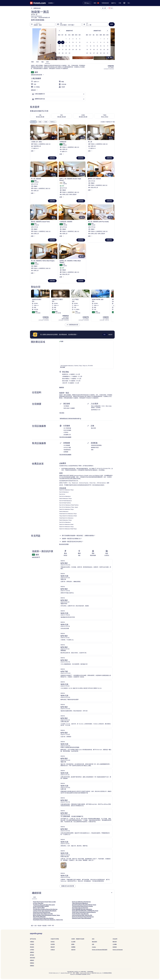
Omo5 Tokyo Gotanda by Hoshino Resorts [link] (84, 912)
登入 (129, 3)
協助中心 (113, 3)
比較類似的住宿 (73, 324)
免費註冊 (110, 334)
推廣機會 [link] (73, 947)
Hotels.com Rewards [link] (118, 949)
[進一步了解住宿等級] (36, 14)
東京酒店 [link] (44, 925)
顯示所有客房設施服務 (65, 454)
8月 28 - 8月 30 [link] (83, 116)
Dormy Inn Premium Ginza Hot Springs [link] (83, 916)
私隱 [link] (93, 944)
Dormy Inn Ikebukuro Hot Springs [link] (81, 901)
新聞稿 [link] (72, 944)
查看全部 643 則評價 (36, 74)
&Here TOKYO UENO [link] (39, 907)
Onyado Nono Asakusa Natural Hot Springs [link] (45, 909)
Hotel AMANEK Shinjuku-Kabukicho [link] (82, 909)
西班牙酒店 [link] (32, 957)
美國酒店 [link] (32, 952)
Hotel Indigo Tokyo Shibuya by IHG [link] (43, 913)
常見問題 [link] (53, 944)
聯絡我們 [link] (53, 947)
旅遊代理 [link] (73, 949)
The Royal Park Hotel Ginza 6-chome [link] (82, 906)
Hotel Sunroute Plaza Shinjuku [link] (41, 912)
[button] (66, 39)
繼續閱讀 (61, 387)
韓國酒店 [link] (32, 963)
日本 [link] (35, 925)
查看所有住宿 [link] (37, 8)
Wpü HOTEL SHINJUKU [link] (39, 916)
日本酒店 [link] (32, 944)
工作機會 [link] (115, 944)
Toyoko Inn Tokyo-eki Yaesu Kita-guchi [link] (44, 904)
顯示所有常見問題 (64, 544)
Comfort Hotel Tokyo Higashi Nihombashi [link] (44, 910)
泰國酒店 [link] (32, 960)
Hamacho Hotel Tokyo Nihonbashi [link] (81, 918)
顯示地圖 (62, 367)
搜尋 (111, 24)
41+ (111, 57)
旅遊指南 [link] (115, 947)
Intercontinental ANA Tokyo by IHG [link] (82, 915)
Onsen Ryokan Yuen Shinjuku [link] (80, 913)
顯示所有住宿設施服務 (65, 437)
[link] (111, 8)
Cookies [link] (94, 947)
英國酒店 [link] (32, 965)
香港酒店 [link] (32, 947)
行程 (120, 3)
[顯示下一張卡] (113, 305)
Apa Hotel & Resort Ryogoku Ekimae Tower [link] (84, 904)
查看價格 (52, 158)
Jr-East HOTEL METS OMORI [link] (41, 906)
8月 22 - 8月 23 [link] (40, 116)
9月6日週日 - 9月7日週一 (67, 25)
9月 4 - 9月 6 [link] (104, 116)
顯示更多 (62, 413)
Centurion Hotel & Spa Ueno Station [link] (43, 918)
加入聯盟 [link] (73, 941)
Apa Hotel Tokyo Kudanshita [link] (80, 907)
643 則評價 (35, 557)
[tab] (34, 897)
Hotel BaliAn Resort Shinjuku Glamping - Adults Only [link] (48, 919)
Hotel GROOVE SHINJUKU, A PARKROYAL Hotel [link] (85, 910)
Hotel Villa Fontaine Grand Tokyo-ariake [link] (44, 901)
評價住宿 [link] (53, 949)
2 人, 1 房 (88, 25)
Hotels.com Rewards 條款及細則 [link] (99, 949)
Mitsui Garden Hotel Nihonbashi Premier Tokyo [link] (46, 915)
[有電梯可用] (64, 865)
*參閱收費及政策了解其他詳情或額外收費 (70, 418)
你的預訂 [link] (53, 941)
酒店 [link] (32, 925)
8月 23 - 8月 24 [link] (62, 116)
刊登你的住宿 (105, 3)
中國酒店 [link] (32, 941)
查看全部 (33, 90)
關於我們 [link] (115, 941)
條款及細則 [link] (94, 941)
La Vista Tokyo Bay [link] (38, 903)
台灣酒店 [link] (32, 949)
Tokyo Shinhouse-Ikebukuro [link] (80, 903)
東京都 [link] (39, 925)
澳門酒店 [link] (32, 955)
